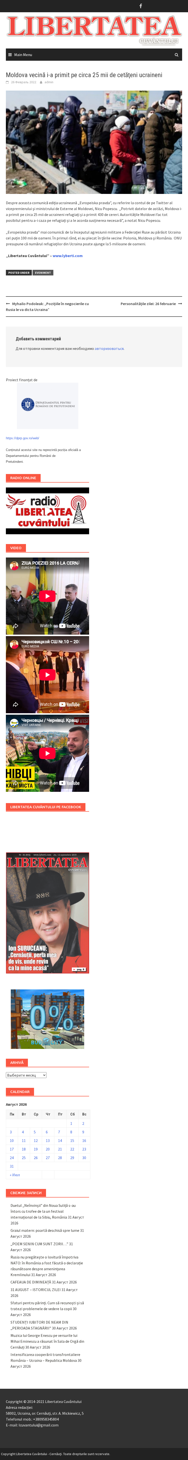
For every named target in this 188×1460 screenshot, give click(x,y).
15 (72, 1140)
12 (36, 1140)
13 (48, 1140)
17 (12, 1149)
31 (12, 1166)
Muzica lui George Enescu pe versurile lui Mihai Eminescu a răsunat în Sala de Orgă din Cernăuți (47, 1341)
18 (24, 1149)
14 (60, 1140)
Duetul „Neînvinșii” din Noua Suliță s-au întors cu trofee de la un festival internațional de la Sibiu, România (43, 1211)
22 (72, 1149)
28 (60, 1157)
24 (12, 1157)
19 (36, 1149)
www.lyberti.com (68, 255)
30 (84, 1157)
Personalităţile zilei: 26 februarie (148, 303)
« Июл (15, 1174)
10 (12, 1140)
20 (48, 1149)
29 (72, 1157)
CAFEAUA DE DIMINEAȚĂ (31, 1282)
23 (84, 1149)
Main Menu (23, 54)
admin (49, 82)
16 (84, 1140)
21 (60, 1149)
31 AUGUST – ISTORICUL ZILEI (36, 1289)
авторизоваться (109, 348)
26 (36, 1157)
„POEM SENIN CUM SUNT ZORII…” (39, 1243)
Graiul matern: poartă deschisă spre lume (45, 1230)
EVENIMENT (43, 272)
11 (24, 1140)
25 (24, 1157)
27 (48, 1157)
